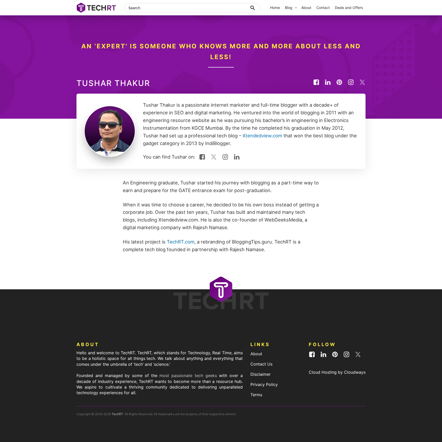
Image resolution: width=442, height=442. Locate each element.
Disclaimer (260, 374)
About (256, 353)
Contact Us (261, 364)
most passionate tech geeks (188, 375)
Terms (256, 394)
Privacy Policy (264, 384)
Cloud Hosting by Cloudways (337, 372)
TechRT (117, 414)
